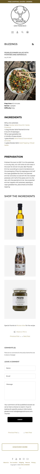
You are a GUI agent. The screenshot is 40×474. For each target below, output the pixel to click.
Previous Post (14, 336)
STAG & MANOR (25, 464)
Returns (27, 462)
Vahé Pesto (18, 138)
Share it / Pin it (21, 332)
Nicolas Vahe (21, 325)
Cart (27, 32)
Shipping (21, 462)
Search (22, 32)
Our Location (13, 462)
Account (17, 32)
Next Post (26, 336)
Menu (12, 32)
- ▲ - (20, 468)
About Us (6, 462)
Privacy (33, 462)
